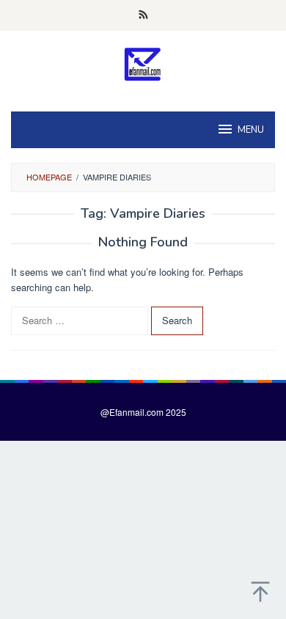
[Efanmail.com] (143, 63)
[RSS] (143, 15)
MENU (251, 129)
